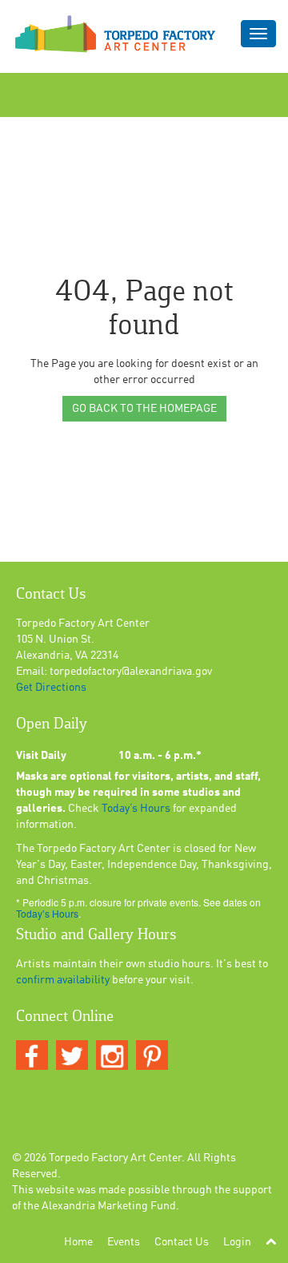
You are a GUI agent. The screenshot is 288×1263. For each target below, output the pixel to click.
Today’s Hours (136, 808)
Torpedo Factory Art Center (115, 1158)
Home (78, 1242)
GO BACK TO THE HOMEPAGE (144, 408)
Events (123, 1242)
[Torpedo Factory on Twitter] (72, 1056)
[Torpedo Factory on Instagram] (112, 1056)
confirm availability (63, 980)
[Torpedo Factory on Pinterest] (152, 1056)
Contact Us (181, 1242)
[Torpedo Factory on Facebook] (32, 1056)
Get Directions (51, 687)
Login (237, 1242)
